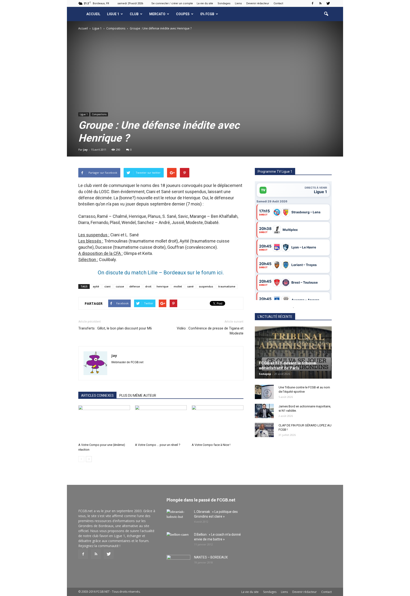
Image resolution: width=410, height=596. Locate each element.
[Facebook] (312, 3)
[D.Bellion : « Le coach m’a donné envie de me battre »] (178, 540)
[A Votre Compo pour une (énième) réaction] (104, 423)
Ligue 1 (113, 14)
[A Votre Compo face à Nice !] (217, 423)
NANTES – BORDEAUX (211, 557)
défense (134, 286)
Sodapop (265, 374)
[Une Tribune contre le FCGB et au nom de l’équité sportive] (264, 392)
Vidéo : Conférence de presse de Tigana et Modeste (210, 330)
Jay (85, 149)
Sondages (224, 3)
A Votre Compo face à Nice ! (211, 445)
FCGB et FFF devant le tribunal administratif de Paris (287, 365)
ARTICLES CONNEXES (97, 395)
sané (190, 286)
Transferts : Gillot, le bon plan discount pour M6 (115, 328)
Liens (238, 3)
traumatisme (226, 286)
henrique (162, 286)
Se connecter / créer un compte (172, 3)
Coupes (183, 14)
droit (148, 286)
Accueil (93, 14)
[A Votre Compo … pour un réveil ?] (161, 423)
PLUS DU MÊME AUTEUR (137, 395)
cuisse (120, 286)
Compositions (99, 114)
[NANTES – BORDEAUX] (178, 563)
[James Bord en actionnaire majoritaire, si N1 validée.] (264, 411)
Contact (278, 3)
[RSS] (320, 3)
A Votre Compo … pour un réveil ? (157, 445)
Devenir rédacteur (257, 3)
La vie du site (205, 3)
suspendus (206, 286)
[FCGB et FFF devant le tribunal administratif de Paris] (293, 352)
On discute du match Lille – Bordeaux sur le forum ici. (161, 273)
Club (134, 14)
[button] (326, 14)
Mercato (157, 14)
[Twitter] (328, 3)
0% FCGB (207, 14)
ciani (107, 286)
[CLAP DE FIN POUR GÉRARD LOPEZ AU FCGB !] (264, 430)
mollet (178, 286)
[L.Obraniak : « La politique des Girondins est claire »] (178, 517)
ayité (96, 286)
